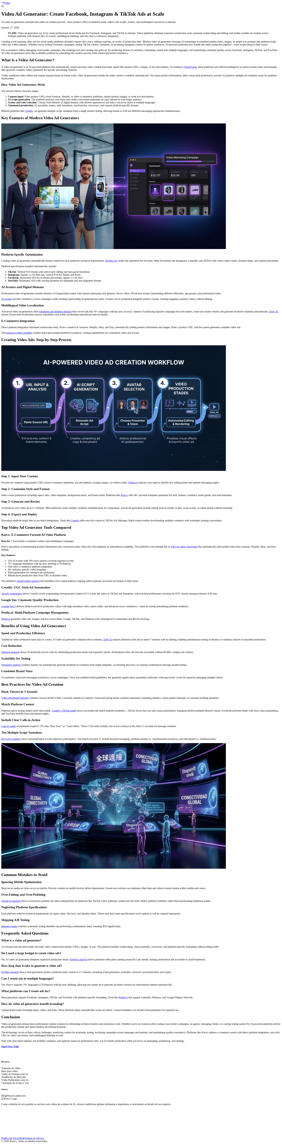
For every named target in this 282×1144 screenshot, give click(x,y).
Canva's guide (8, 726)
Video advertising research (15, 698)
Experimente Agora (11, 1061)
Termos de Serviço (34, 1138)
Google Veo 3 (8, 606)
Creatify (29, 111)
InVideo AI (111, 260)
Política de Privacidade (13, 1138)
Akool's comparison (11, 593)
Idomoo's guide (9, 926)
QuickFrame (190, 67)
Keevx (124, 495)
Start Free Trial (10, 1046)
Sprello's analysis (78, 959)
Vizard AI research (11, 901)
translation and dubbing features (55, 311)
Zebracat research (10, 652)
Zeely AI (273, 311)
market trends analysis (28, 581)
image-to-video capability (20, 332)
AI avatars (6, 299)
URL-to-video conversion (184, 546)
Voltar (7, 3)
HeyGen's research (11, 739)
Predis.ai (132, 482)
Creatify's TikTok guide (64, 710)
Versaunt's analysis (11, 664)
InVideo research (10, 972)
